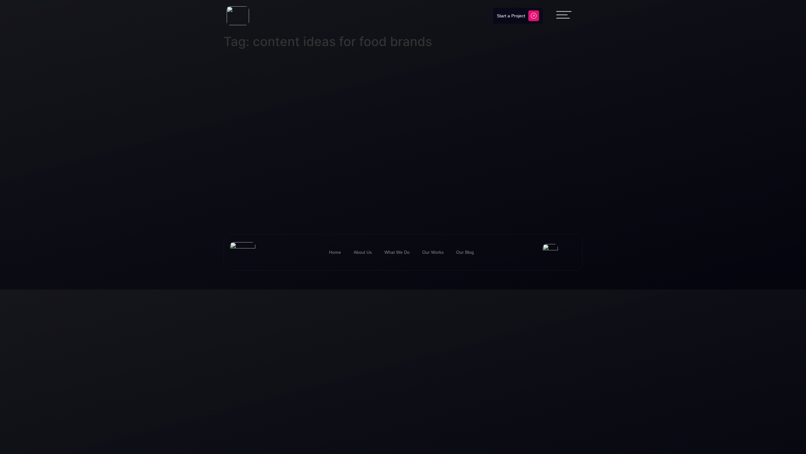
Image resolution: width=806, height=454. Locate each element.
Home (335, 252)
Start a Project (511, 15)
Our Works (433, 252)
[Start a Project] (533, 15)
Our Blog (465, 252)
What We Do (397, 252)
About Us (363, 252)
